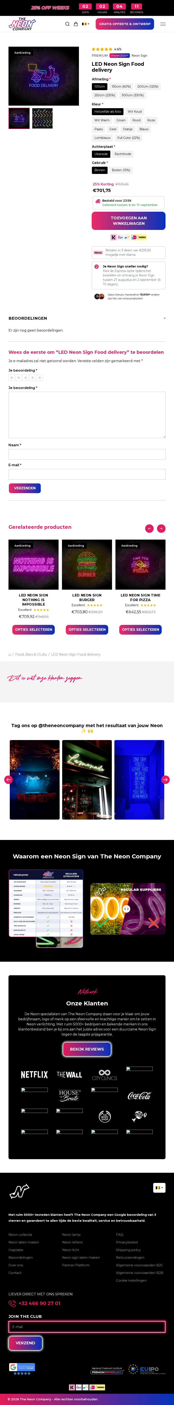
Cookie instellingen (131, 1280)
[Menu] (163, 24)
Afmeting (101, 79)
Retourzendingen (130, 1257)
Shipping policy (128, 1250)
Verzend (25, 1343)
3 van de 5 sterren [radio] (25, 377)
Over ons (15, 1265)
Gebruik (100, 163)
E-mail (14, 465)
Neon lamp (71, 1235)
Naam (14, 445)
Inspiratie (15, 1250)
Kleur (97, 104)
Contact (14, 1273)
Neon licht (70, 1250)
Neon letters (72, 1242)
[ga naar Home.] (9, 655)
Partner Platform (76, 1265)
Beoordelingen (20, 1257)
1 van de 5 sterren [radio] (11, 377)
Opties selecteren (33, 630)
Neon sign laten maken (81, 1257)
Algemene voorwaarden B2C (139, 1265)
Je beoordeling (22, 370)
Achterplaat (103, 147)
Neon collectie (20, 1235)
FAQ (119, 1235)
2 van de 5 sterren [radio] (18, 377)
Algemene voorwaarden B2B (139, 1273)
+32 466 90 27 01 (39, 1303)
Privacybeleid (127, 1242)
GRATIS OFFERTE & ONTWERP (125, 24)
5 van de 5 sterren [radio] (39, 377)
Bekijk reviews (87, 1049)
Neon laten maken (23, 1242)
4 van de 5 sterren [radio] (32, 377)
